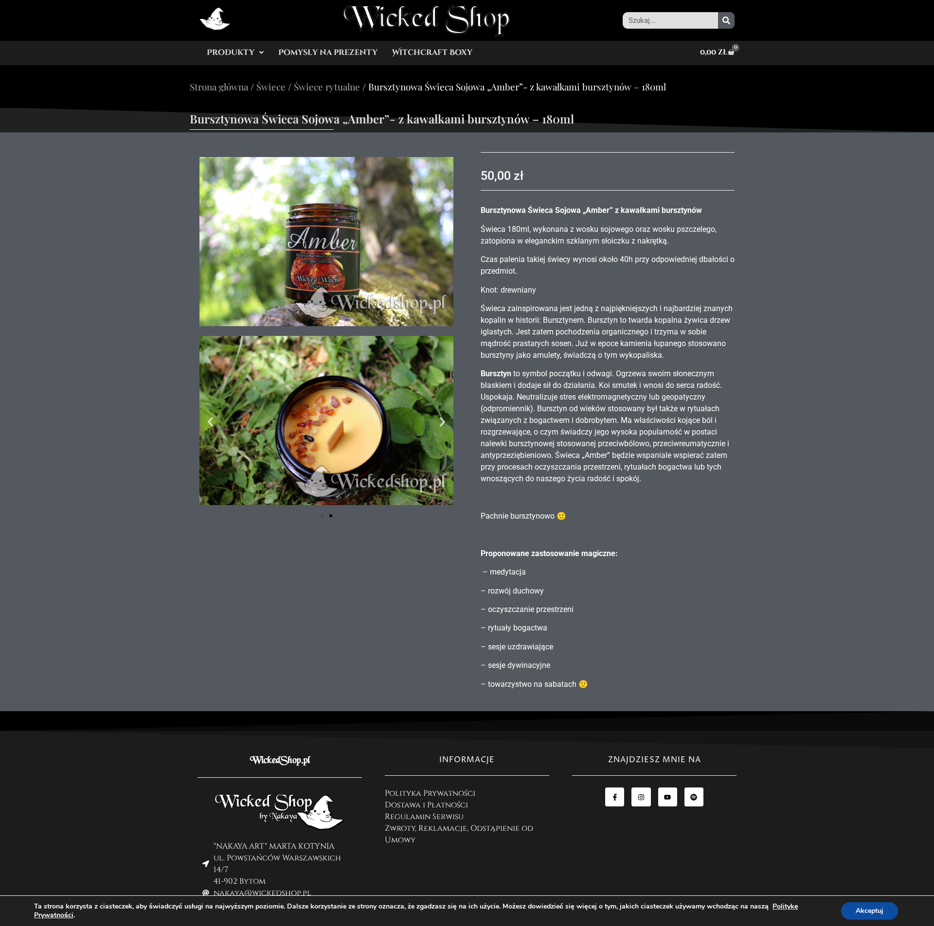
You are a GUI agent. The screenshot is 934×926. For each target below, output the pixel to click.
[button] (235, 52)
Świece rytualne (327, 86)
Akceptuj (869, 910)
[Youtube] (667, 796)
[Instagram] (640, 796)
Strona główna (219, 86)
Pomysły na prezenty (327, 52)
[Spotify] (693, 796)
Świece (271, 86)
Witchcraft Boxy (432, 52)
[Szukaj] (726, 20)
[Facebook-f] (614, 796)
